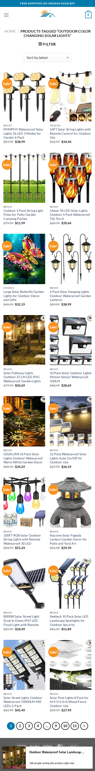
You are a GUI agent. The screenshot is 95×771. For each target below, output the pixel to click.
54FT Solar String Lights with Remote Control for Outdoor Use (70, 133)
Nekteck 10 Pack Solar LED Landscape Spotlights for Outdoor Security (69, 620)
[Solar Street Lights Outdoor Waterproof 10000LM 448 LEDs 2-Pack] (24, 665)
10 (65, 726)
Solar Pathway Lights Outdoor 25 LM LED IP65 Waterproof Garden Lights (22, 377)
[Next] (84, 726)
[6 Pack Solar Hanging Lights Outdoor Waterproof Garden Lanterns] (71, 259)
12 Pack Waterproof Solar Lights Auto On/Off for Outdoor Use (68, 458)
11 (75, 726)
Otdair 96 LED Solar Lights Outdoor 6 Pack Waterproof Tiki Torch (70, 215)
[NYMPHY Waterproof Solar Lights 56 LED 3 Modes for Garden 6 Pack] (24, 96)
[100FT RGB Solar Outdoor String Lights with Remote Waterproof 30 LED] (24, 502)
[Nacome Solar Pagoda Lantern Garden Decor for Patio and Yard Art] (71, 502)
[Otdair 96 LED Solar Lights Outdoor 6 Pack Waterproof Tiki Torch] (71, 178)
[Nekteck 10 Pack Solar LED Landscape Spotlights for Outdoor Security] (71, 584)
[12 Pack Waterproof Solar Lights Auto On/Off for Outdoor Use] (71, 421)
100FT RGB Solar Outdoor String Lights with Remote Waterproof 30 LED (22, 539)
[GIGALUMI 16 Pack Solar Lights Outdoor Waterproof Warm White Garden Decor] (24, 421)
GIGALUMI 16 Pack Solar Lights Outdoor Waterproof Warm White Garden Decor (23, 458)
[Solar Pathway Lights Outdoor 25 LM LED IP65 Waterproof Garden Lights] (24, 340)
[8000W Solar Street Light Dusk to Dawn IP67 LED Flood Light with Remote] (24, 584)
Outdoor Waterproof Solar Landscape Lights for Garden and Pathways (56, 752)
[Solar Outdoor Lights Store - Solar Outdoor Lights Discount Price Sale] (47, 15)
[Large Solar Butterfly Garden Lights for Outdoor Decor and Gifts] (24, 259)
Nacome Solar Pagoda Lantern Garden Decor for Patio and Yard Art (68, 539)
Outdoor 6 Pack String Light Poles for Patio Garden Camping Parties (23, 215)
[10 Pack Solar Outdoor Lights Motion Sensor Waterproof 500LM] (71, 340)
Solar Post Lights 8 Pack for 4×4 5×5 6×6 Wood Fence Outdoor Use (69, 702)
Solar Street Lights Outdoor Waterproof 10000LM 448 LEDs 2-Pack (22, 702)
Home (10, 31)
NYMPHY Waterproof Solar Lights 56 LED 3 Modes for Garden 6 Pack (23, 133)
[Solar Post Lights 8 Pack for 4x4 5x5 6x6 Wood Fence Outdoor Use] (71, 665)
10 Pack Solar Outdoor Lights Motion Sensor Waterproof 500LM (71, 377)
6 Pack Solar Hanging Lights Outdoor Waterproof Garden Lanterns (70, 296)
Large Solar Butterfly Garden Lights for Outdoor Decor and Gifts (23, 296)
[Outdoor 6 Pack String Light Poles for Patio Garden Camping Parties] (24, 178)
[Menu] (6, 15)
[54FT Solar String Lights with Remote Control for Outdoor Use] (71, 96)
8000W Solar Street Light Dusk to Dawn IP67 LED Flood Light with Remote (21, 620)
